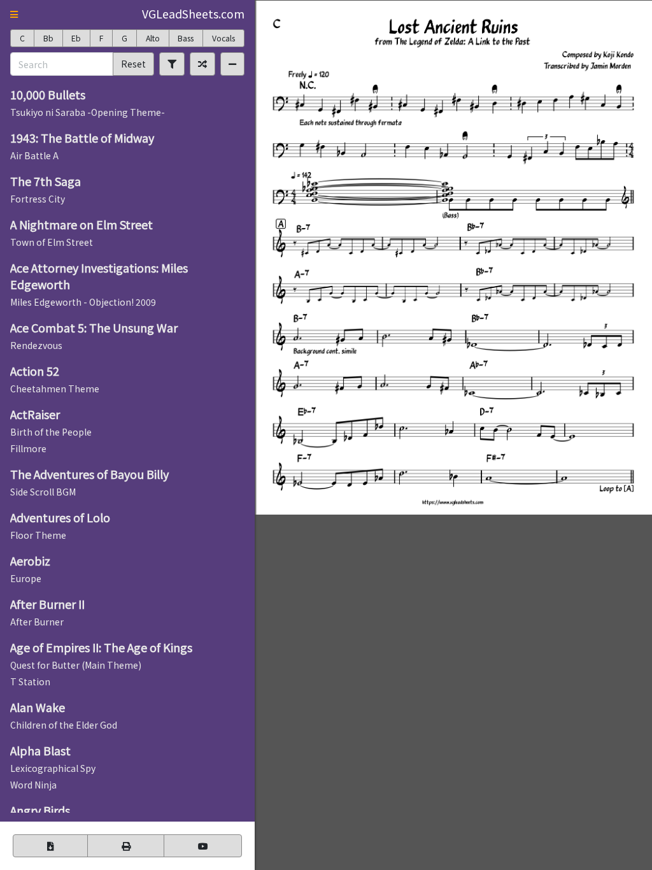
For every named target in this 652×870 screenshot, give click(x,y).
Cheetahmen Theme (54, 388)
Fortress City (37, 198)
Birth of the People (51, 431)
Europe (25, 578)
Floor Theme (38, 535)
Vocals (223, 38)
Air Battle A (34, 155)
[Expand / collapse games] (232, 63)
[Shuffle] (202, 63)
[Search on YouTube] (203, 845)
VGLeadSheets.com (193, 14)
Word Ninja (33, 784)
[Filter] (172, 63)
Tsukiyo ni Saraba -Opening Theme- (87, 112)
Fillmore (28, 448)
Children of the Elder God (63, 724)
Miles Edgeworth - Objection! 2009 (83, 302)
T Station (30, 681)
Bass (186, 38)
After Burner (37, 621)
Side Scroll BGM (43, 491)
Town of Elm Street (51, 242)
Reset (133, 63)
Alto (153, 38)
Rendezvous (36, 345)
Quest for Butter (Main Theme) (75, 665)
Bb (48, 38)
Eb (76, 38)
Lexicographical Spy (53, 768)
